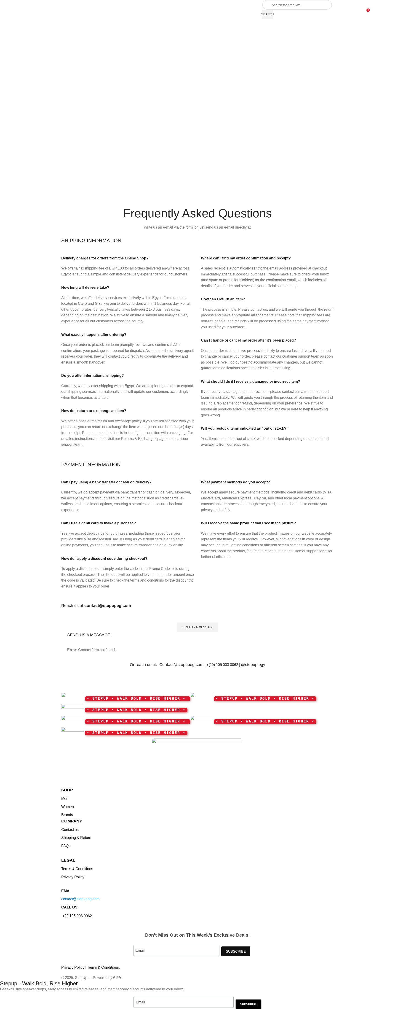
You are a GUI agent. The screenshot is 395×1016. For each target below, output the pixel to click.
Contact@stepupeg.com (182, 664)
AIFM (117, 978)
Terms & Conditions (77, 869)
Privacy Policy (72, 877)
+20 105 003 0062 (77, 916)
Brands (67, 815)
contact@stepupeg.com (80, 899)
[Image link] (197, 762)
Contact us (70, 830)
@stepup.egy (253, 664)
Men (64, 798)
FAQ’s (66, 846)
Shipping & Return (76, 838)
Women (67, 807)
